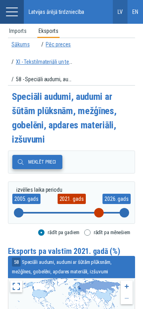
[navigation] (71, 62)
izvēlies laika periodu (39, 190)
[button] (12, 12)
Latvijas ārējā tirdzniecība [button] (56, 12)
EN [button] (135, 12)
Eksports (48, 31)
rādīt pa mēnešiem (112, 232)
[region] (71, 31)
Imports (18, 31)
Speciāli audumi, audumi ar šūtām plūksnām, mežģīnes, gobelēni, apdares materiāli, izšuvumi (64, 118)
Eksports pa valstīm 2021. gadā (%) (64, 251)
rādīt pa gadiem (63, 232)
